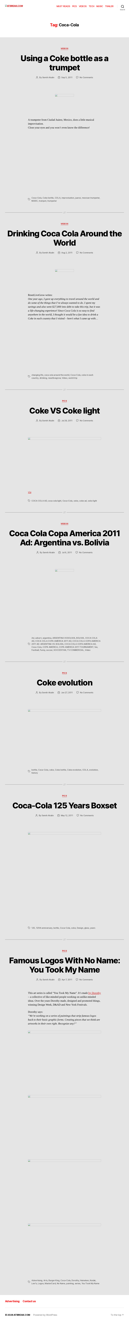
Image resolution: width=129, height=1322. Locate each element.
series (77, 1283)
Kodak (93, 1280)
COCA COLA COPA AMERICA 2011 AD (53, 641)
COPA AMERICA (50, 647)
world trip (72, 378)
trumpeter (52, 201)
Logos (41, 1283)
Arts (45, 1280)
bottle (34, 770)
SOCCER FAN (60, 650)
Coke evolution (64, 682)
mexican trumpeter (91, 198)
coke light (92, 501)
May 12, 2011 (67, 815)
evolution (93, 770)
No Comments (86, 77)
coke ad (83, 501)
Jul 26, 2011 (66, 420)
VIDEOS (83, 6)
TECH (91, 6)
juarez (78, 198)
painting (70, 1283)
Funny (42, 650)
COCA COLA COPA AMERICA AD (80, 644)
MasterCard (50, 1283)
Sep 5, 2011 (66, 77)
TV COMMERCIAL (75, 650)
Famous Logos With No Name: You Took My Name (64, 965)
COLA (58, 198)
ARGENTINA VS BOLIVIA (63, 638)
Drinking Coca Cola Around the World (64, 238)
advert (38, 638)
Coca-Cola (36, 198)
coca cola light (54, 501)
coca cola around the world (56, 375)
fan (95, 647)
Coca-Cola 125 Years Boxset (64, 805)
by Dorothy (94, 993)
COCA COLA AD (39, 501)
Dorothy (75, 1280)
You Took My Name (91, 1283)
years (92, 928)
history (34, 773)
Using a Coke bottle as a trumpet (64, 62)
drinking (43, 378)
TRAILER (109, 6)
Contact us (29, 1301)
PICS (74, 6)
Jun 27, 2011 (67, 692)
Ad (32, 638)
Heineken (84, 1280)
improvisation (68, 198)
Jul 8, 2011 (67, 552)
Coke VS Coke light (64, 410)
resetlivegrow (54, 378)
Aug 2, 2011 (66, 252)
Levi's (34, 1283)
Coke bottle (48, 198)
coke (76, 501)
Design (80, 928)
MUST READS (63, 6)
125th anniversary (44, 928)
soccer (49, 650)
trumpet (42, 201)
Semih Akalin (48, 77)
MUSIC (99, 6)
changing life (37, 375)
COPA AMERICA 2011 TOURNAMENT (76, 647)
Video (64, 378)
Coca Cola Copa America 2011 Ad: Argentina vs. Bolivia (64, 537)
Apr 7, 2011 (67, 979)
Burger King (54, 1280)
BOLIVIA (80, 638)
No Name (61, 1283)
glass (86, 928)
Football (35, 650)
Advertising (36, 1280)
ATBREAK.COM (22, 1315)
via (29, 492)
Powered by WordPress (45, 1315)
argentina (47, 638)
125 (33, 928)
